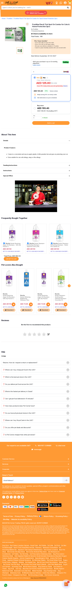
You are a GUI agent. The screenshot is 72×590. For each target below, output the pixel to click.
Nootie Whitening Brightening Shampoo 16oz (25, 298)
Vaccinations (53, 562)
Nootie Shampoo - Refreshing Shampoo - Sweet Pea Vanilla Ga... (60, 245)
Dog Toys (11, 568)
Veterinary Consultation (50, 547)
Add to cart (51, 123)
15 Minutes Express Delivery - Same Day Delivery (39, 573)
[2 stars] (29, 334)
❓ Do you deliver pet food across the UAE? (18, 384)
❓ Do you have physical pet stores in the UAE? (19, 413)
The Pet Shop (24, 554)
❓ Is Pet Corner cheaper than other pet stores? (19, 435)
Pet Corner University (52, 575)
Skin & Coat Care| (43, 562)
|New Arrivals (30, 547)
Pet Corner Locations (50, 550)
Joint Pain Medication (55, 564)
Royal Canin (34, 545)
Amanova (28, 560)
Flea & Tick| (17, 547)
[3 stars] (34, 334)
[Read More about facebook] (3, 497)
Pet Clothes (43, 545)
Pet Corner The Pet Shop (11, 564)
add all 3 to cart (11, 259)
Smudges (9, 547)
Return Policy (49, 516)
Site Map (6, 519)
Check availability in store (42, 34)
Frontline (9, 18)
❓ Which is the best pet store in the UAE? (17, 377)
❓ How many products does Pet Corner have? (19, 406)
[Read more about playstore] (56, 505)
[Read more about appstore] (43, 505)
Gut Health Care (30, 562)
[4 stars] (39, 334)
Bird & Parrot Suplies (30, 566)
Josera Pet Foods (56, 558)
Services (5, 464)
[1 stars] (24, 334)
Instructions (7, 170)
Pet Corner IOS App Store (16, 552)
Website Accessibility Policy (21, 519)
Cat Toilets (15, 554)
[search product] (68, 8)
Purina (9, 562)
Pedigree (14, 562)
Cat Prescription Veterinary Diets (41, 554)
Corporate (5, 469)
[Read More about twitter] (15, 497)
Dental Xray (63, 562)
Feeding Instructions (10, 165)
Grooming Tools (16, 566)
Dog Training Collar (49, 571)
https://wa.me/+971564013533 (38, 578)
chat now (61, 446)
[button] (36, 196)
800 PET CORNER (44, 446)
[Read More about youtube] (7, 497)
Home (3, 18)
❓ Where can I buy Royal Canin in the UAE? (18, 420)
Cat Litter (50, 545)
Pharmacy (38, 547)
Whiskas (21, 562)
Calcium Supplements (26, 558)
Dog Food (5, 545)
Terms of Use (43, 491)
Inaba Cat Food (47, 568)
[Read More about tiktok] (22, 497)
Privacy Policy (19, 493)
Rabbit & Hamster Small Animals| (35, 556)
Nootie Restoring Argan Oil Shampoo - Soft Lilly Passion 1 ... (12, 245)
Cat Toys (19, 568)
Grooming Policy (62, 516)
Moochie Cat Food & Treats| (32, 568)
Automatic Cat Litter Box (22, 571)
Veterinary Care (15, 573)
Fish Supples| (19, 556)
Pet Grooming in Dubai (35, 575)
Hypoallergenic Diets (42, 558)
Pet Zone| (50, 560)
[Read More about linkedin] (18, 497)
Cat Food (57, 545)
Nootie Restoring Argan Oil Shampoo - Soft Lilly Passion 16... (44, 298)
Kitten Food (58, 560)
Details (65, 86)
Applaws (10, 560)
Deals (24, 547)
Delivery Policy (32, 516)
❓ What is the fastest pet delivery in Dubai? (18, 391)
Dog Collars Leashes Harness (20, 545)
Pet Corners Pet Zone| (28, 564)
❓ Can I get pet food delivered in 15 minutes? (18, 399)
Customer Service (8, 459)
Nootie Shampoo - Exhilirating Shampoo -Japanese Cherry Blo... (36, 245)
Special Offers (8, 176)
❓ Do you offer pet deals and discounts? (17, 427)
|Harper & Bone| (18, 560)
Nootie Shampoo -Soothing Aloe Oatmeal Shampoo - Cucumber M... (61, 298)
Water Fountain (37, 571)
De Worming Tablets (39, 560)
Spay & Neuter (42, 564)
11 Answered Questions (37, 31)
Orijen (4, 560)
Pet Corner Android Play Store (36, 552)
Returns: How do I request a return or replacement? (20, 363)
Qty (34, 115)
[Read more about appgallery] (43, 509)
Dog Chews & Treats (45, 566)
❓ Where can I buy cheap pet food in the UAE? (19, 370)
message (37, 449)
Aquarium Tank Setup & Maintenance (30, 550)
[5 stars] (44, 334)
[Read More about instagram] (11, 497)
